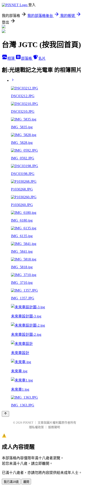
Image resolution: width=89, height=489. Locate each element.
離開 (26, 482)
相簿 (11, 58)
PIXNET (28, 422)
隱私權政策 (36, 427)
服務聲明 (54, 427)
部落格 (27, 58)
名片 (42, 58)
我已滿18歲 (11, 482)
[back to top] (5, 414)
